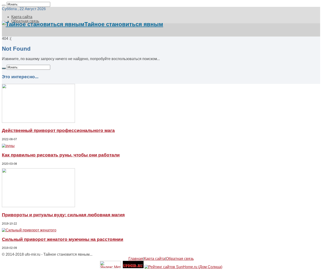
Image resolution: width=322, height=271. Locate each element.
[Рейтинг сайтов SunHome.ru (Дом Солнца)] (183, 267)
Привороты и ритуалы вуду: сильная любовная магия (63, 214)
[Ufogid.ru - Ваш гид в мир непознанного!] (133, 267)
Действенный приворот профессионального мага (58, 130)
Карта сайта (21, 17)
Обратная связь (180, 259)
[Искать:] (4, 5)
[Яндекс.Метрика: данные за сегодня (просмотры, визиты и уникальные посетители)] (110, 264)
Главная (135, 259)
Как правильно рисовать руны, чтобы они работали (61, 154)
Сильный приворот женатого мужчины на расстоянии (62, 239)
